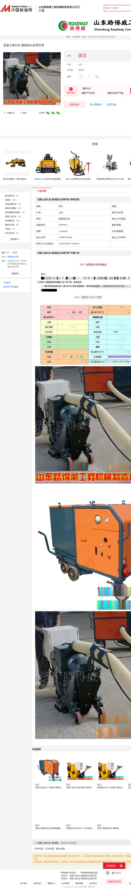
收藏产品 (11, 113)
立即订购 (111, 104)
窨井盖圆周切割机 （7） (15, 212)
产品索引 (7, 282)
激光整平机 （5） (12, 195)
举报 (24, 113)
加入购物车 (96, 104)
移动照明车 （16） (13, 220)
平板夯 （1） (10, 229)
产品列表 (76, 36)
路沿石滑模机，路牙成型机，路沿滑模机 (20, 179)
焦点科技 (83, 886)
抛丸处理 (60, 848)
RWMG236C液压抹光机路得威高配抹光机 (52, 179)
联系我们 (37, 883)
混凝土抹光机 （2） (13, 216)
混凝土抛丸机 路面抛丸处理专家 (83, 875)
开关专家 (49, 848)
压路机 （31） (11, 200)
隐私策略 (79, 883)
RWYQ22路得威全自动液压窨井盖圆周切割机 (85, 179)
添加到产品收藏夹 (11, 286)
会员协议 (93, 883)
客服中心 (51, 883)
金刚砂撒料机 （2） (13, 204)
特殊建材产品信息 (68, 872)
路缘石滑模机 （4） (13, 208)
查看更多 (15, 239)
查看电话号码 (13, 256)
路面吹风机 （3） (12, 224)
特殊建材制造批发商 (89, 872)
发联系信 (74, 104)
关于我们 (23, 883)
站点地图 (65, 883)
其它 (84, 36)
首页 (68, 36)
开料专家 (38, 848)
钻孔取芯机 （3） (12, 233)
